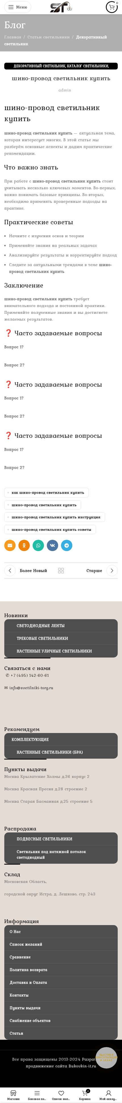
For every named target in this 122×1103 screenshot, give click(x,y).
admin (64, 90)
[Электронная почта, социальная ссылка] (10, 545)
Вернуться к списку (61, 570)
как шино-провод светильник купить (48, 492)
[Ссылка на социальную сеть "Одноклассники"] (24, 545)
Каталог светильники (87, 66)
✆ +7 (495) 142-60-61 (26, 675)
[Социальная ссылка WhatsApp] (38, 545)
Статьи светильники (49, 37)
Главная (12, 37)
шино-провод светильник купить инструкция (56, 517)
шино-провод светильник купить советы (51, 529)
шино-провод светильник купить (44, 505)
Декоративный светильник (39, 66)
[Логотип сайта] (61, 6)
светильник (78, 107)
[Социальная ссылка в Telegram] (66, 545)
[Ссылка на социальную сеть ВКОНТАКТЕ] (52, 545)
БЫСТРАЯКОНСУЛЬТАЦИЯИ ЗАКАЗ (106, 1058)
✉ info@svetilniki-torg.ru (28, 688)
